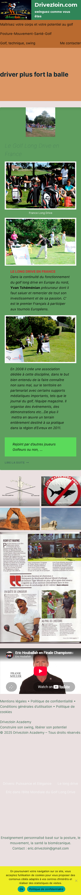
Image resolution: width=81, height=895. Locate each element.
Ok (21, 889)
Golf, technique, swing (17, 43)
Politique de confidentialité (46, 889)
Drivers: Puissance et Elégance (27, 784)
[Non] (76, 881)
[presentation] (40, 122)
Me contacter (70, 43)
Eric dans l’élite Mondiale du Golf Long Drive (40, 792)
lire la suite (17, 462)
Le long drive (68, 784)
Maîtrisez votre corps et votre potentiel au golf (36, 24)
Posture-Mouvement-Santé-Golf (26, 34)
